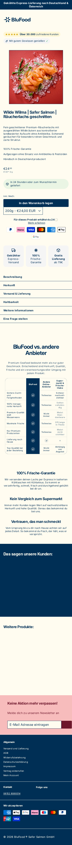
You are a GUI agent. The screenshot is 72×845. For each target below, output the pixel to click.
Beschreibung (12, 276)
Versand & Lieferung (16, 293)
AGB (5, 753)
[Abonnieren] (66, 725)
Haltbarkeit (11, 302)
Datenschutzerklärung (15, 762)
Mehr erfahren (36, 222)
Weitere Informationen (18, 310)
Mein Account (11, 775)
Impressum (9, 766)
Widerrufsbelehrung (14, 757)
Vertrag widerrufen (13, 771)
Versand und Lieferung (16, 748)
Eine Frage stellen (15, 318)
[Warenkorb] (65, 19)
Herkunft (9, 285)
